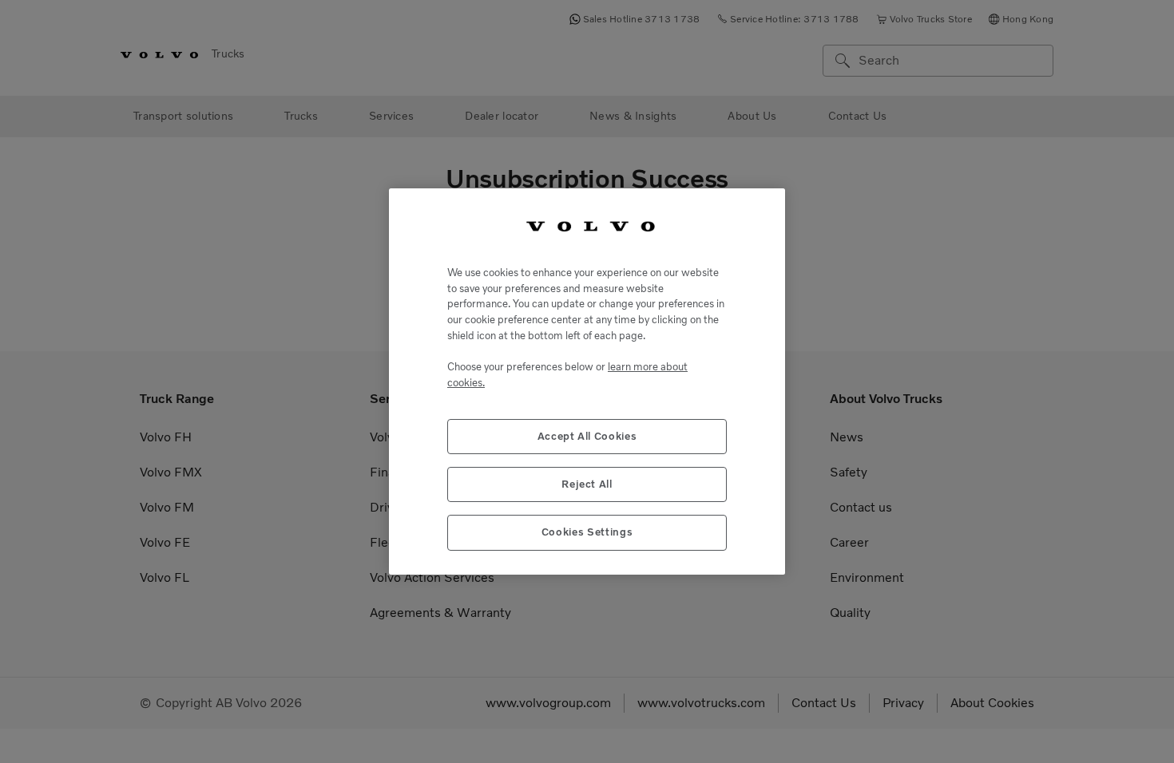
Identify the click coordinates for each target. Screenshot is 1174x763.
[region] (587, 381)
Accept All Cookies (587, 436)
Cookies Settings (587, 532)
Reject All (587, 484)
